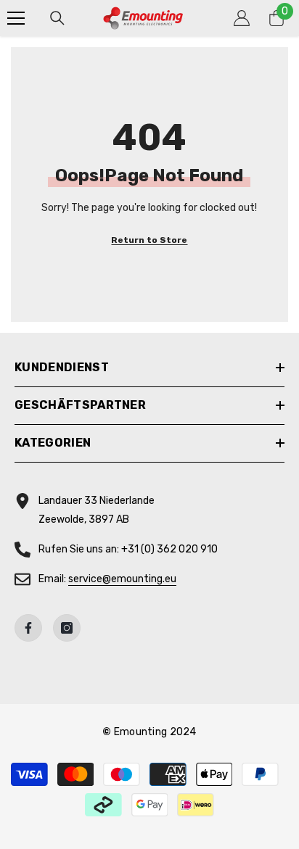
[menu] (16, 18)
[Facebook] (28, 628)
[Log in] (242, 18)
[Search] (57, 18)
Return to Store (149, 240)
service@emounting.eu (122, 579)
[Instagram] (67, 628)
